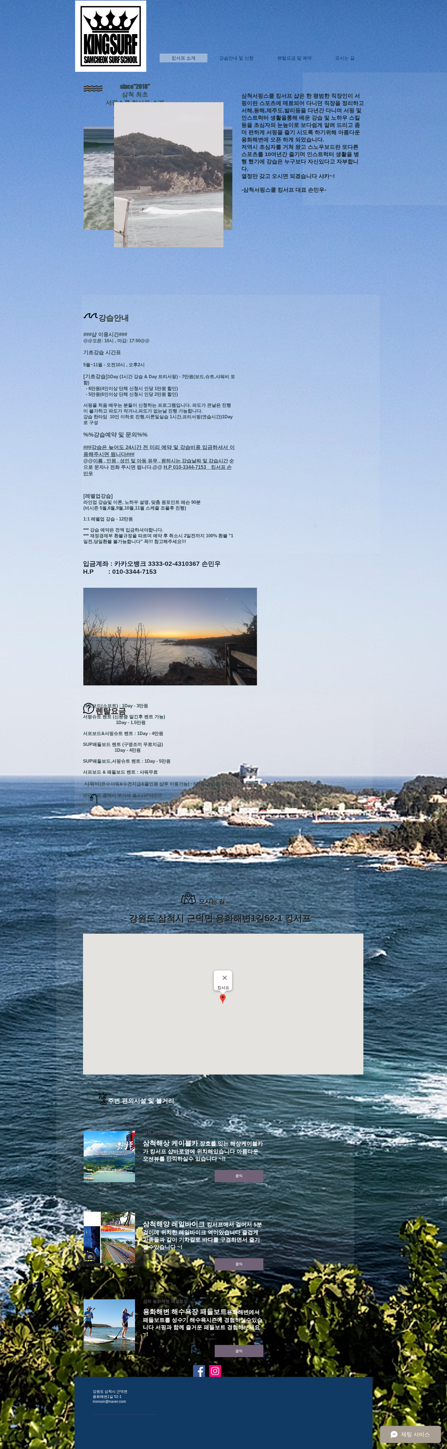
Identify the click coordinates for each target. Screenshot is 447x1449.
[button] (216, 240)
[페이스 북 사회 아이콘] (199, 1371)
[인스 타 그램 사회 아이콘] (215, 1371)
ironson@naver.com (109, 1401)
